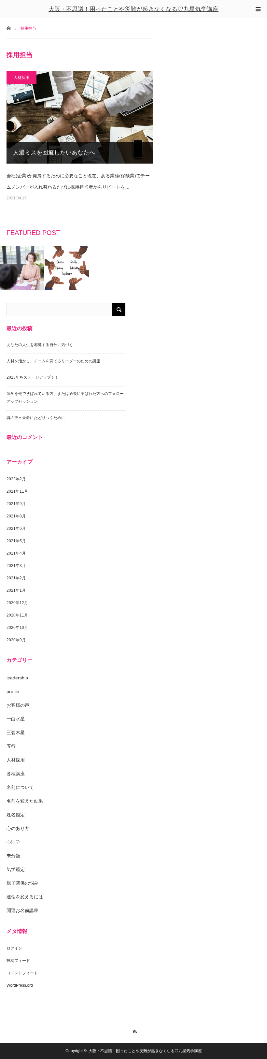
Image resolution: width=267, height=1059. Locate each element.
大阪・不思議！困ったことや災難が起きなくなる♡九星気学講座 (133, 9)
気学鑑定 (16, 869)
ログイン (14, 948)
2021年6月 (16, 528)
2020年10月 (17, 627)
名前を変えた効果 (25, 801)
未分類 (13, 855)
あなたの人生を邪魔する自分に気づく (40, 344)
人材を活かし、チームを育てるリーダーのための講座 (53, 361)
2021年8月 (16, 516)
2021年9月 (16, 503)
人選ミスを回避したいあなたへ (54, 152)
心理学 (13, 842)
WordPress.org (20, 985)
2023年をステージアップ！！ (33, 377)
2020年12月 (17, 603)
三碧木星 (16, 732)
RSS (134, 1031)
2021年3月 (16, 565)
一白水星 (16, 718)
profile (13, 691)
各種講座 (16, 773)
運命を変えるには (25, 896)
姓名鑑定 (16, 814)
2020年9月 (16, 640)
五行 (11, 746)
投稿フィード (18, 960)
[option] (22, 268)
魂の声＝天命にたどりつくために (36, 417)
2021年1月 (16, 590)
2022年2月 (16, 479)
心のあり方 (18, 828)
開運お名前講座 (22, 910)
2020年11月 (17, 615)
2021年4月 (16, 553)
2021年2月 (16, 578)
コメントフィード (22, 973)
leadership (17, 677)
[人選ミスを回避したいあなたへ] (80, 117)
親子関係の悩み (22, 883)
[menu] (258, 9)
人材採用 (21, 77)
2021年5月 (16, 541)
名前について (20, 787)
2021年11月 (17, 491)
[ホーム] (9, 27)
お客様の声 (18, 705)
